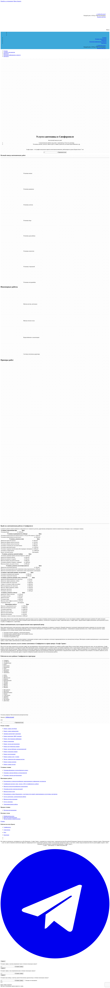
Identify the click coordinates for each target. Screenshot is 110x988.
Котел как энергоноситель (10, 817)
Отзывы (3, 821)
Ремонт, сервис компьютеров (11, 731)
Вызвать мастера (101, 17)
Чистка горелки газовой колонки (12, 818)
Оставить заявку (19, 966)
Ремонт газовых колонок (10, 761)
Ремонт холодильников (9, 754)
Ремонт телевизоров (9, 741)
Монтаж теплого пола (9, 791)
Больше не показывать (31, 980)
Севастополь (7, 829)
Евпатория (6, 835)
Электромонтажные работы (11, 804)
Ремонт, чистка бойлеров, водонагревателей (15, 749)
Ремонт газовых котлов (9, 764)
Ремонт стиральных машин (11, 751)
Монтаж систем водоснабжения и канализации (16, 786)
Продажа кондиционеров (10, 810)
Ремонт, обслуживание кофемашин (12, 738)
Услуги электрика (8, 801)
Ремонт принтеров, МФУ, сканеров (12, 736)
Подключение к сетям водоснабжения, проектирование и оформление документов (25, 781)
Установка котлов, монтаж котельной (13, 789)
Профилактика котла (9, 816)
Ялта (5, 832)
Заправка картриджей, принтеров (12, 733)
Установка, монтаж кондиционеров (13, 775)
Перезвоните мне (62, 152)
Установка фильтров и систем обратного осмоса (16, 770)
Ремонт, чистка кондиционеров (12, 744)
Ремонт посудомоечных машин (12, 746)
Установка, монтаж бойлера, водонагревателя (15, 772)
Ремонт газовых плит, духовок (11, 756)
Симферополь (7, 827)
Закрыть (3, 961)
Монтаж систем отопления (10, 799)
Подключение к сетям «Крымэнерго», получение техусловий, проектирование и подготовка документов (30, 794)
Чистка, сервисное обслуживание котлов (14, 759)
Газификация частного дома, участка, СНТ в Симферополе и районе (21, 784)
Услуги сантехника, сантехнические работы (15, 796)
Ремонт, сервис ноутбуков (10, 728)
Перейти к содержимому (7, 1)
